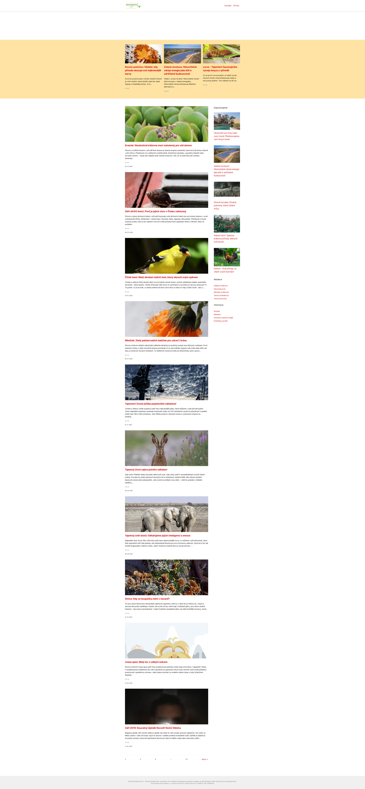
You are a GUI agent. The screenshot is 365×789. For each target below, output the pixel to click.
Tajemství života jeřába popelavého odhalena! (150, 403)
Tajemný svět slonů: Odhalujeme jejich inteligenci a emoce (157, 535)
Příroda (236, 6)
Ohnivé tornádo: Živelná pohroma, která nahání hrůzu (225, 205)
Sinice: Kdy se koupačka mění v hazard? (147, 598)
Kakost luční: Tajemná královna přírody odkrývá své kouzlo (225, 238)
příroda (127, 88)
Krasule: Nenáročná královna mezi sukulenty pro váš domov (158, 145)
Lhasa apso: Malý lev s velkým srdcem (146, 662)
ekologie (166, 91)
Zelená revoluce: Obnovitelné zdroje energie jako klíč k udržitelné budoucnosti (180, 70)
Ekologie (228, 6)
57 (187, 759)
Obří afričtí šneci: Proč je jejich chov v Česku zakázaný (155, 211)
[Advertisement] (182, 25)
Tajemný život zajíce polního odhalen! (146, 469)
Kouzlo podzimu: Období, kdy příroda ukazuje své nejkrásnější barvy (143, 70)
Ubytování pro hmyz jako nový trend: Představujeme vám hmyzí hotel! (226, 136)
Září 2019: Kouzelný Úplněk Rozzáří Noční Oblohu (153, 728)
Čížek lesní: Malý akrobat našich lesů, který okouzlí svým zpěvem (161, 277)
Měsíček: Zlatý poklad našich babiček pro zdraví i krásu (156, 340)
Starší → (205, 759)
